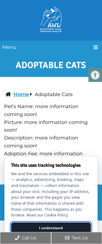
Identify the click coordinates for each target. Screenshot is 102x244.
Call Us (28, 237)
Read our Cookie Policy (47, 215)
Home (21, 94)
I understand (51, 228)
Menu (9, 47)
